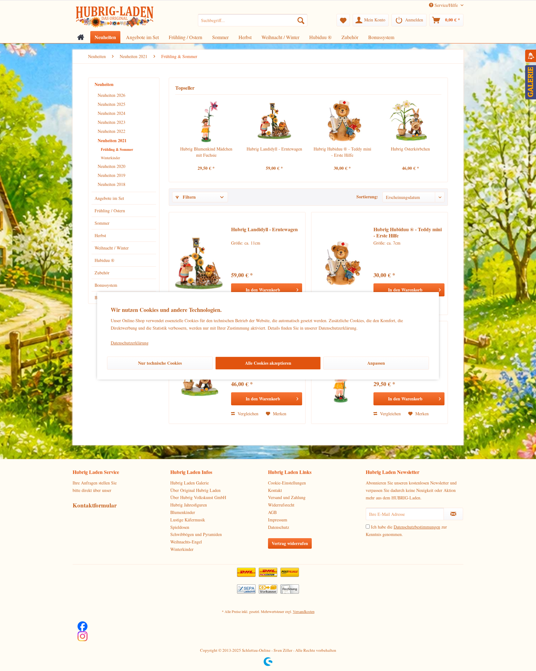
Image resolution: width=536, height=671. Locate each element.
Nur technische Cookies (160, 363)
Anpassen (376, 363)
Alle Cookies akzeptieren (268, 363)
